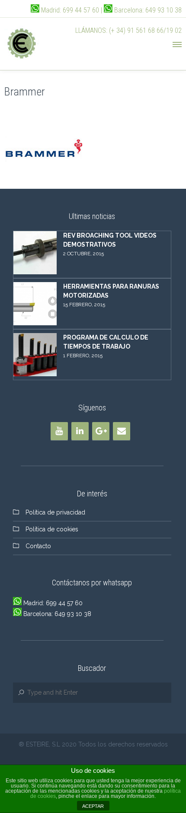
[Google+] (100, 431)
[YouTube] (59, 431)
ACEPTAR (93, 806)
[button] (176, 43)
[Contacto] (121, 431)
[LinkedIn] (80, 431)
